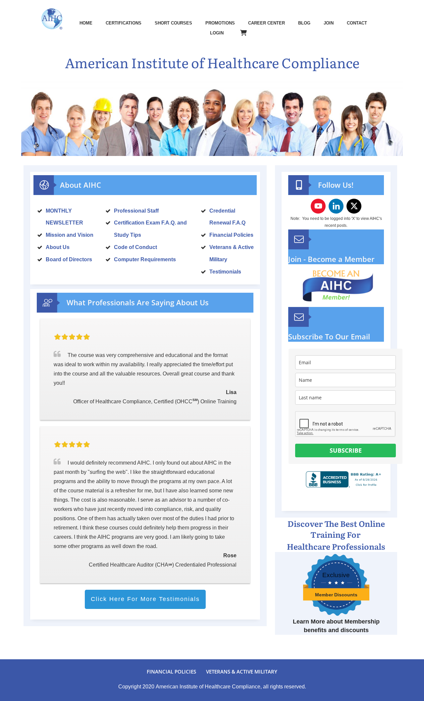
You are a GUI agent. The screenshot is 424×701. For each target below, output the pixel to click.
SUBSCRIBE (346, 450)
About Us (58, 247)
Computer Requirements (145, 259)
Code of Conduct (135, 247)
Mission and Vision (69, 235)
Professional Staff (136, 211)
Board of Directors (69, 259)
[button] (407, 362)
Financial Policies (231, 235)
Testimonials (225, 272)
